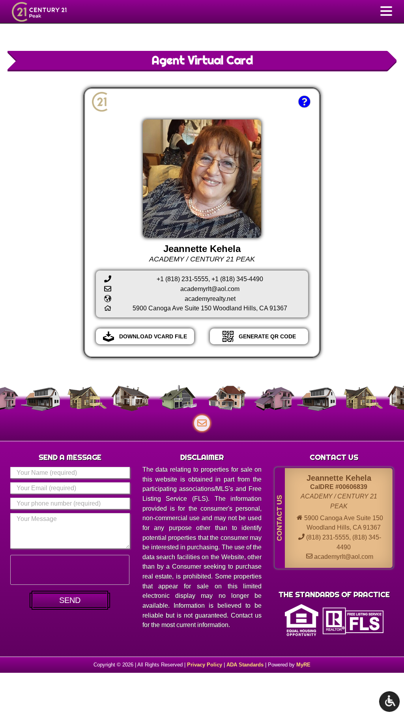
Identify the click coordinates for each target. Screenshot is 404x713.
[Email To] (202, 423)
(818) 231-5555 (327, 537)
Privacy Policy (204, 665)
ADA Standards (245, 665)
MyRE (303, 665)
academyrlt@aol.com (343, 556)
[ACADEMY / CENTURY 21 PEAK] (45, 12)
